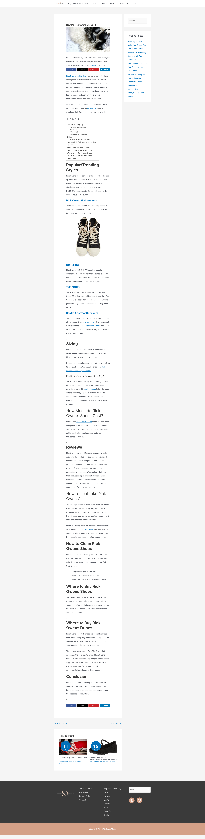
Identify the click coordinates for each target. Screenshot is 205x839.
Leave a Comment (63, 761)
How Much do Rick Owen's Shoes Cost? (82, 142)
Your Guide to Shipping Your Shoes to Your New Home (137, 67)
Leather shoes (90, 389)
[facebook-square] (132, 800)
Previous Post (61, 723)
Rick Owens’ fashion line (76, 76)
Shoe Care (108, 811)
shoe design (90, 322)
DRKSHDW (73, 129)
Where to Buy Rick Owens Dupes (79, 156)
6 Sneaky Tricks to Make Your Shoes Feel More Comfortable (137, 45)
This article (88, 529)
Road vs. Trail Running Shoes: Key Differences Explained (137, 56)
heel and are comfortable (90, 326)
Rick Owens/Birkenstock (78, 127)
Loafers (107, 804)
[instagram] (140, 800)
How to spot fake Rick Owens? (78, 148)
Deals (106, 815)
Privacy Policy (85, 796)
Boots (70, 761)
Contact (82, 800)
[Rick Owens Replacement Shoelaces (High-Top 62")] (88, 237)
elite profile (91, 108)
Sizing (69, 137)
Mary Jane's (103, 761)
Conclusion (71, 158)
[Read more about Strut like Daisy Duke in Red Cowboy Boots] (73, 747)
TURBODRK (74, 132)
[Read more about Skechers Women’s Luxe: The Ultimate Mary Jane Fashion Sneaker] (103, 747)
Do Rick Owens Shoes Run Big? (80, 139)
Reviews (70, 145)
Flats (106, 807)
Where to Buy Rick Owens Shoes (79, 153)
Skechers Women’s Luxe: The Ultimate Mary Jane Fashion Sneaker (103, 758)
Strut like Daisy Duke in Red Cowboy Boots (73, 758)
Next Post (116, 723)
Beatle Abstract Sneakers (78, 134)
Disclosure (92, 65)
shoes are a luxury (84, 422)
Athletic (107, 796)
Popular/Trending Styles (76, 125)
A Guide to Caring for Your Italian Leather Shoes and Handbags (136, 78)
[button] (148, 3)
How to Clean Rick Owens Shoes (79, 150)
